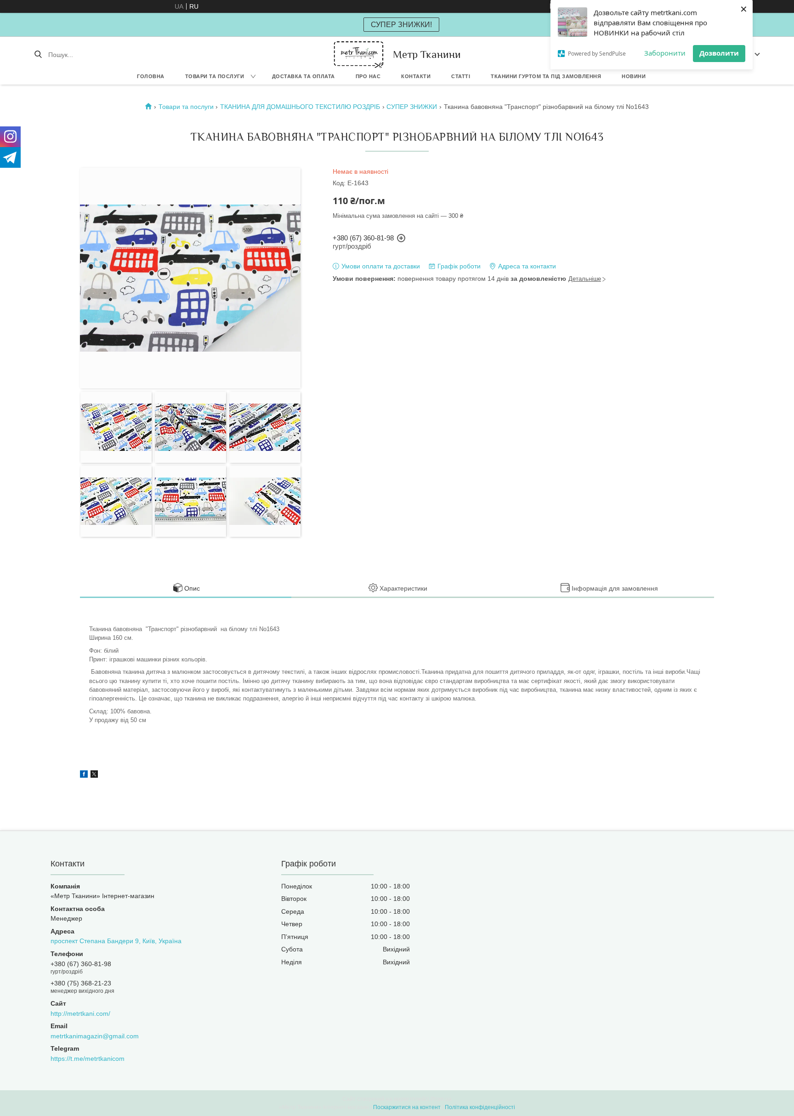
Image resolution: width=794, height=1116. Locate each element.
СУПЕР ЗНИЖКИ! (401, 24)
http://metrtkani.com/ (80, 1013)
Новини (634, 76)
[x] (94, 775)
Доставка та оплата (303, 76)
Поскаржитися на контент (407, 1107)
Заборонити (665, 52)
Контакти (416, 76)
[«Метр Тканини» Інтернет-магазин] (359, 54)
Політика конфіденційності (480, 1107)
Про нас (368, 76)
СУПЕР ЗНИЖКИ (411, 106)
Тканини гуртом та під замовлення (546, 76)
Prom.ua (441, 1099)
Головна (150, 76)
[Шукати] (38, 54)
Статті (460, 76)
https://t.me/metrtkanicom (88, 1058)
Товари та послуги (214, 76)
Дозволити (719, 52)
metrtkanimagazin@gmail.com (95, 1036)
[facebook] (84, 775)
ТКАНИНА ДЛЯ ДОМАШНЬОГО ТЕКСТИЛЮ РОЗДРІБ (300, 106)
